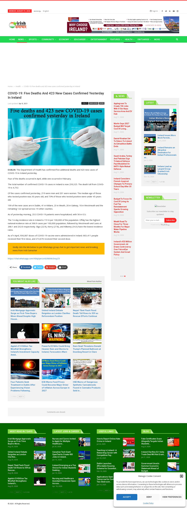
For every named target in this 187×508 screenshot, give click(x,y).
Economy (64, 39)
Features (115, 39)
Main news (94, 103)
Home (12, 39)
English (46, 11)
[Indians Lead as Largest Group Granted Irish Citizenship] (150, 169)
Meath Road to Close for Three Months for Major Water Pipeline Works (122, 226)
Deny (149, 497)
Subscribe (170, 220)
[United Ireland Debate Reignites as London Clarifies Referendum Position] (56, 297)
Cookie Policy (148, 503)
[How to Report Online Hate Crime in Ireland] (129, 442)
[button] (181, 476)
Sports (33, 39)
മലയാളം (37, 11)
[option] (123, 181)
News (21, 39)
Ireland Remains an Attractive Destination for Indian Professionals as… (160, 152)
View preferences (171, 497)
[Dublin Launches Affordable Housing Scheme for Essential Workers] (129, 466)
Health (128, 39)
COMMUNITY (48, 39)
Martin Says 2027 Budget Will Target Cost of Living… (122, 126)
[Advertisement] (93, 63)
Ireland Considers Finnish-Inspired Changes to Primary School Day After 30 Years (123, 184)
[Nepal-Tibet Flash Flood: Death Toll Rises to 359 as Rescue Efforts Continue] (87, 297)
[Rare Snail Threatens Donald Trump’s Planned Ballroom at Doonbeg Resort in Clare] (87, 333)
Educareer (80, 39)
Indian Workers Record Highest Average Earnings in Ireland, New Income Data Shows (160, 122)
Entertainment (99, 39)
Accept (127, 497)
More (157, 39)
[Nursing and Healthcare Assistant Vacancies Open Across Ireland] (84, 481)
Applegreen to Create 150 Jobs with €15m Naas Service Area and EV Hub (123, 108)
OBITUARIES (143, 39)
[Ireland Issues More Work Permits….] (150, 138)
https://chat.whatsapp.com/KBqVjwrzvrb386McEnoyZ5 (34, 258)
